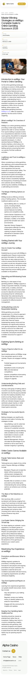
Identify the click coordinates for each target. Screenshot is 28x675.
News (6, 12)
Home (2, 12)
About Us (5, 670)
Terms (15, 670)
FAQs (20, 657)
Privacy (10, 670)
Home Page (6, 657)
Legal (19, 670)
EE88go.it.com (6, 111)
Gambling (11, 12)
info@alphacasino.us (9, 660)
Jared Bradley (6, 35)
